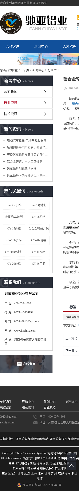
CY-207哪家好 (14, 252)
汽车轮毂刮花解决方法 (21, 168)
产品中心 (28, 401)
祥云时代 (61, 468)
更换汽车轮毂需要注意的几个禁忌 (28, 154)
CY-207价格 (38, 240)
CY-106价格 (14, 240)
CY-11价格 (38, 252)
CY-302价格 (14, 205)
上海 (34, 473)
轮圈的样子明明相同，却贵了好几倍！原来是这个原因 (28, 147)
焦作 (40, 478)
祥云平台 (33, 468)
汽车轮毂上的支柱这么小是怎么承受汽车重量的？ (28, 175)
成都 (61, 473)
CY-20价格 (14, 263)
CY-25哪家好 (39, 205)
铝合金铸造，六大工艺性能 (24, 161)
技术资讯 (10, 114)
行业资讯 (53, 70)
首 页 (25, 70)
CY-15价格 (14, 228)
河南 (68, 473)
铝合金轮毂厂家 (38, 228)
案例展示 (72, 401)
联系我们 (28, 407)
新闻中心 (41, 46)
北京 (41, 473)
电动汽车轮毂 (14, 216)
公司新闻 (10, 92)
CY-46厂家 (39, 263)
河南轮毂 (22, 439)
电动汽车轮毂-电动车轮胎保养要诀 (28, 140)
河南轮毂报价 (59, 439)
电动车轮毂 (28, 463)
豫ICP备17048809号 (47, 458)
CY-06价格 (39, 216)
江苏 (20, 473)
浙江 (74, 473)
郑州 (54, 473)
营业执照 (50, 407)
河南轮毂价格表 (39, 439)
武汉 (27, 473)
